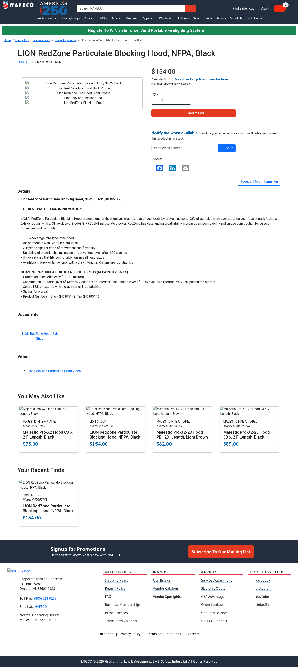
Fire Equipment (41, 40)
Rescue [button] (131, 18)
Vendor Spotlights (167, 596)
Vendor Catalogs (166, 588)
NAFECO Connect (214, 621)
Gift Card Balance (214, 612)
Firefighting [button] (70, 18)
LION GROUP (26, 62)
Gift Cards (255, 18)
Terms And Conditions (164, 634)
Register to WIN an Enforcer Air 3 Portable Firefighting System (146, 30)
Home (7, 40)
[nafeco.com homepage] (18, 8)
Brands (207, 18)
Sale (196, 18)
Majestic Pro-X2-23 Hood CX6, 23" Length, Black (246, 435)
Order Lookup (212, 604)
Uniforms (183, 18)
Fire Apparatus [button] (45, 18)
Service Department (216, 580)
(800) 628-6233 (45, 598)
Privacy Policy (130, 634)
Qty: (156, 94)
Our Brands (162, 580)
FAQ (108, 596)
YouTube (262, 596)
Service (221, 18)
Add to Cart (196, 113)
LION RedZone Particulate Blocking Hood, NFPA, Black (115, 435)
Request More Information (259, 182)
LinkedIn (262, 604)
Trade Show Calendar (121, 621)
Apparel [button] (147, 18)
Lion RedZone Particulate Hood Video (54, 371)
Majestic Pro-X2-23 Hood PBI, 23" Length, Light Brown (182, 435)
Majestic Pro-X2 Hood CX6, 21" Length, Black (48, 435)
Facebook (263, 580)
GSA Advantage (213, 596)
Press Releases (116, 612)
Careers (194, 634)
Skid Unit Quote (213, 588)
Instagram (264, 588)
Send (229, 148)
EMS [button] (101, 18)
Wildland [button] (165, 18)
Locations (105, 634)
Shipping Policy (116, 580)
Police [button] (88, 18)
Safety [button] (115, 18)
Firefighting (22, 40)
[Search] (190, 8)
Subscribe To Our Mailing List (221, 551)
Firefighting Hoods (65, 40)
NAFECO (40, 606)
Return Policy (115, 588)
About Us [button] (236, 18)
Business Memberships (123, 604)
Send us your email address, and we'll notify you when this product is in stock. (213, 135)
